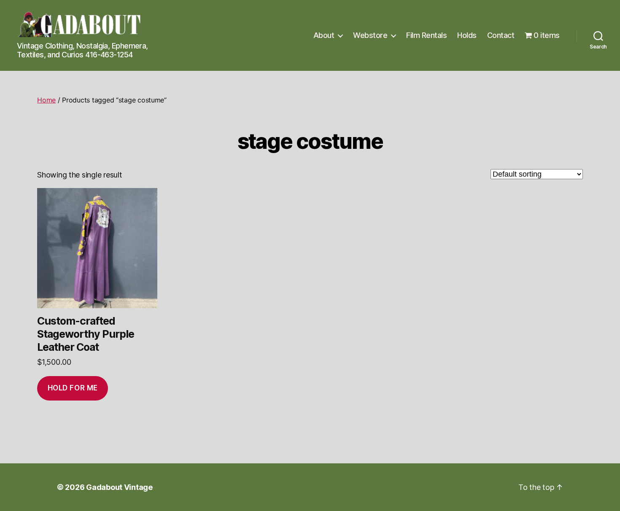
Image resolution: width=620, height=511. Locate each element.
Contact (501, 35)
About (323, 35)
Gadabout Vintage (119, 487)
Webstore (370, 35)
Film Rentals (426, 35)
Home (46, 100)
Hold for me (73, 388)
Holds (467, 35)
